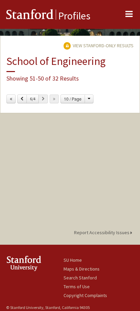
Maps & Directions (82, 269)
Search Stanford (80, 278)
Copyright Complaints (85, 295)
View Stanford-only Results (103, 45)
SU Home (73, 260)
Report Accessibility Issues (102, 232)
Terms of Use (77, 286)
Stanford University (35, 263)
